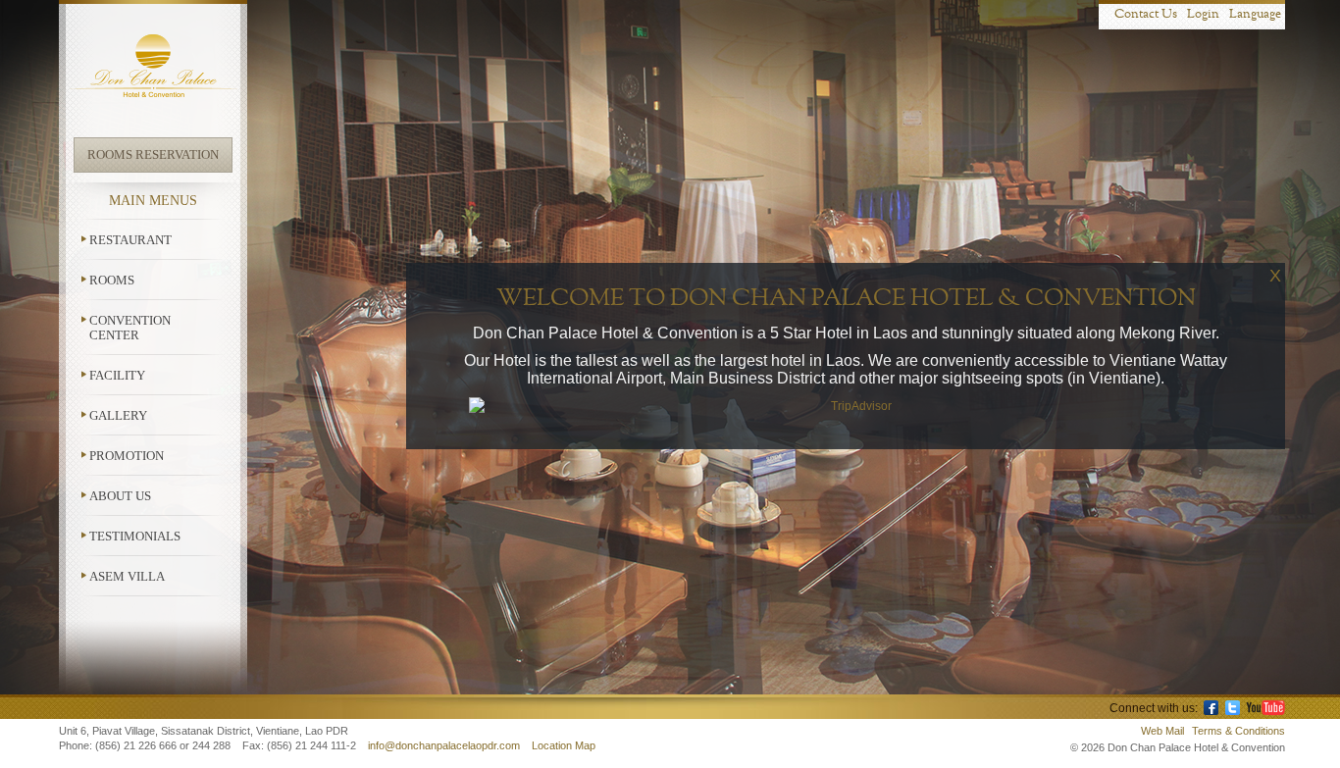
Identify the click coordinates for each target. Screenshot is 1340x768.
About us (120, 495)
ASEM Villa (127, 576)
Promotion (126, 455)
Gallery (118, 415)
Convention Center (130, 327)
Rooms (111, 280)
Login (1203, 14)
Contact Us (1145, 14)
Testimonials (134, 536)
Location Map (563, 745)
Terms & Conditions (1238, 731)
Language (1255, 14)
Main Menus (153, 200)
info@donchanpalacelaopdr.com (445, 745)
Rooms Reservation (153, 154)
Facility (117, 375)
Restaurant (130, 239)
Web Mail (1162, 731)
